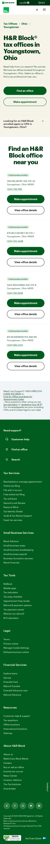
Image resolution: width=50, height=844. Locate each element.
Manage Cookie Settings (16, 647)
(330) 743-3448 (15, 241)
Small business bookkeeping (18, 549)
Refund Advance (12, 694)
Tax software (10, 498)
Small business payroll (15, 554)
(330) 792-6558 (15, 293)
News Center (10, 775)
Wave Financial (11, 562)
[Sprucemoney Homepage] (41, 3)
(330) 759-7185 (14, 189)
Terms (6, 639)
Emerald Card (10, 681)
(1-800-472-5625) (12, 393)
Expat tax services (12, 520)
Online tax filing (11, 485)
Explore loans (10, 673)
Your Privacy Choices (33, 838)
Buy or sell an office (13, 767)
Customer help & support (16, 716)
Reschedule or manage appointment (22, 481)
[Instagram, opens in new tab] (23, 805)
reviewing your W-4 (31, 404)
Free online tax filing (14, 494)
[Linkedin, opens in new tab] (39, 805)
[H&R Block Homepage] (8, 3)
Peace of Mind (10, 507)
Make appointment (25, 199)
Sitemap (7, 733)
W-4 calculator (11, 618)
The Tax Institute (12, 784)
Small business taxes (14, 545)
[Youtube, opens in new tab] (31, 805)
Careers (7, 763)
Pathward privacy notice (16, 652)
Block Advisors (11, 541)
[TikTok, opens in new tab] (6, 805)
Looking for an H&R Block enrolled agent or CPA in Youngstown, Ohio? (18, 123)
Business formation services (18, 558)
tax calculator (10, 404)
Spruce (7, 677)
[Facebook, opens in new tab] (15, 805)
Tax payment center (13, 609)
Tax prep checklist (12, 596)
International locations (15, 728)
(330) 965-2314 (15, 345)
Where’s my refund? (13, 613)
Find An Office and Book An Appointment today (17, 397)
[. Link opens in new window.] (12, 838)
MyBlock (7, 584)
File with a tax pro (12, 490)
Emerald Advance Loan (15, 690)
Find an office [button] (25, 90)
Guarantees (9, 788)
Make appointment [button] (25, 101)
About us (8, 754)
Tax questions (10, 720)
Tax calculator (10, 592)
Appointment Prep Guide (16, 601)
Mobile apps (9, 588)
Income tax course (13, 771)
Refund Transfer (11, 686)
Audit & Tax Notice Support (17, 515)
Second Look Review (14, 503)
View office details (25, 210)
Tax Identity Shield (12, 511)
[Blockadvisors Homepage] (25, 3)
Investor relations (12, 780)
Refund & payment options (17, 605)
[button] (37, 10)
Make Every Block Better (15, 758)
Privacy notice (10, 643)
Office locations (11, 724)
